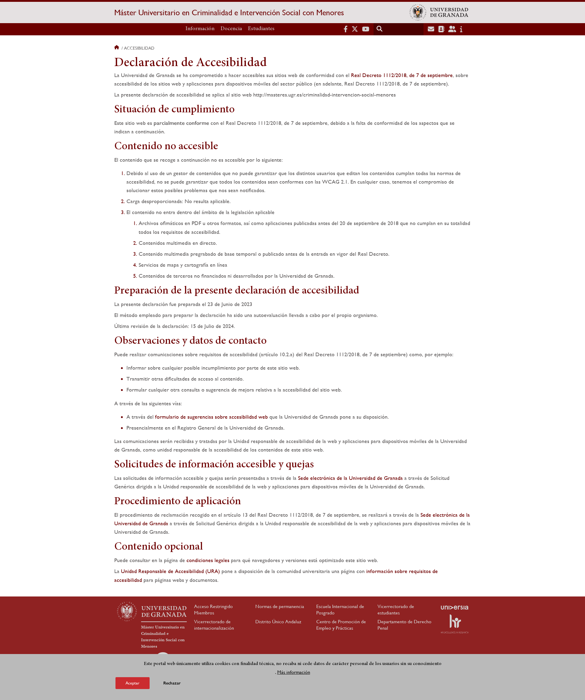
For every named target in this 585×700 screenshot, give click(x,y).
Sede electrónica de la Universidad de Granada (350, 478)
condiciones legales (207, 560)
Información (200, 29)
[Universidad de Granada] (439, 12)
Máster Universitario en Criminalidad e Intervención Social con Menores (229, 12)
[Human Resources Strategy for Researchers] (454, 623)
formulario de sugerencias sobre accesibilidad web (211, 416)
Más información (293, 672)
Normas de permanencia (279, 606)
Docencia (231, 29)
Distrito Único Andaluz (278, 621)
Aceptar (133, 683)
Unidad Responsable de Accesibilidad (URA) (170, 571)
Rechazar (172, 683)
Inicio (117, 48)
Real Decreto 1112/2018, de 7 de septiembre (402, 75)
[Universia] (454, 607)
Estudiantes (261, 29)
